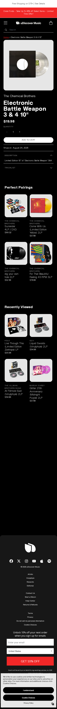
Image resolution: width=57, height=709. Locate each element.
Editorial (30, 586)
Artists (30, 574)
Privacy (30, 617)
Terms (30, 613)
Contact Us (30, 593)
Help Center (30, 601)
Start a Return (30, 597)
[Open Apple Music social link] (41, 561)
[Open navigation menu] (6, 23)
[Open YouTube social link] (34, 561)
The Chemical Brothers (19, 96)
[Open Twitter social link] (19, 561)
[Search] (6, 30)
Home (6, 37)
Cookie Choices (30, 625)
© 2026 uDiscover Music (30, 567)
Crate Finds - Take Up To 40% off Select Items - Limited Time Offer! (28, 12)
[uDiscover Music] (28, 22)
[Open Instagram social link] (26, 561)
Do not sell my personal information (30, 621)
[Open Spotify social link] (49, 561)
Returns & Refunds (30, 605)
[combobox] (28, 30)
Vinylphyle (30, 578)
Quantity (8, 127)
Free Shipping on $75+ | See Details (28, 4)
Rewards (30, 582)
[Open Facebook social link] (11, 561)
